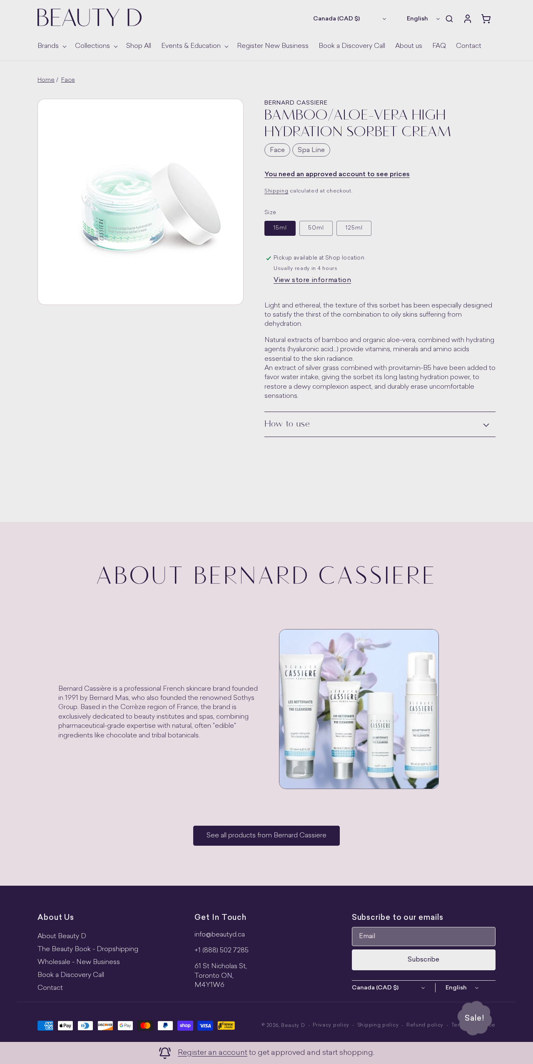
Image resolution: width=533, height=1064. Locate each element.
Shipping (276, 191)
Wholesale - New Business (78, 962)
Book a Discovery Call (70, 975)
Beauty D (293, 1026)
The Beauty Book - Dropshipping (87, 949)
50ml (316, 228)
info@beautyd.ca (219, 935)
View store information (312, 280)
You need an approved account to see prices (337, 174)
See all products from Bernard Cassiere (266, 835)
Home (46, 80)
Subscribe (423, 960)
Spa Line (311, 150)
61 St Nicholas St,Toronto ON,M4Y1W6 (220, 976)
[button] (51, 46)
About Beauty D (61, 936)
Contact (50, 988)
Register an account (212, 1053)
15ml (280, 228)
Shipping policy (378, 1025)
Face (68, 80)
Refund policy (424, 1025)
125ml (354, 228)
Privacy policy (331, 1025)
